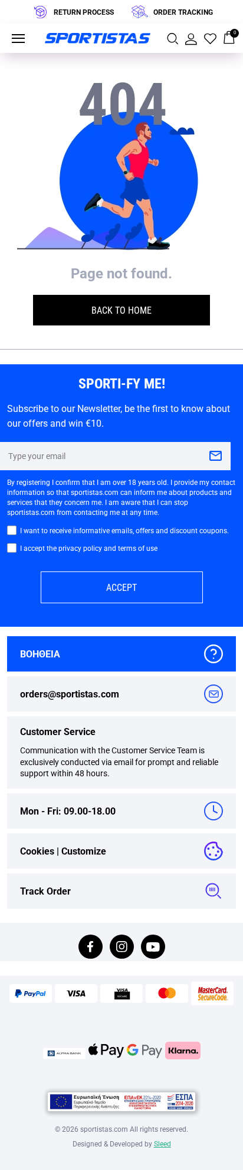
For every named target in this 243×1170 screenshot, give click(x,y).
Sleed (162, 1143)
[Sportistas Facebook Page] (90, 948)
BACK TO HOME (121, 310)
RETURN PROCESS (84, 11)
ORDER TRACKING (183, 11)
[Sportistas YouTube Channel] (153, 948)
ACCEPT (121, 587)
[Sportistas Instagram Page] (122, 948)
